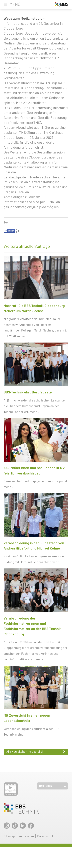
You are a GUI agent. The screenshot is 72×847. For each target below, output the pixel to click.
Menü (15, 4)
